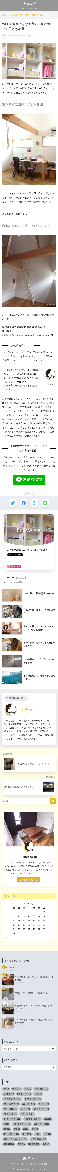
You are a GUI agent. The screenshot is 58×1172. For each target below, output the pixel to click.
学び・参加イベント (22, 1124)
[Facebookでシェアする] (23, 503)
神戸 (47, 1134)
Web (27, 1089)
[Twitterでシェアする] (13, 503)
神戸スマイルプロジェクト (15, 1139)
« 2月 (6, 938)
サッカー (25, 1109)
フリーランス (27, 1114)
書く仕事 (27, 1134)
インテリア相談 (11, 1104)
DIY (6, 1089)
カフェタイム (28, 1104)
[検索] (53, 801)
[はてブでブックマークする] (34, 503)
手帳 (17, 1129)
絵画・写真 (8, 1144)
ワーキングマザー (11, 1119)
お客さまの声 (24, 1094)
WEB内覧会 (17, 582)
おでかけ (8, 1094)
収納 (6, 1124)
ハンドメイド (10, 1114)
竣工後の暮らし (38, 1139)
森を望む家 (21, 577)
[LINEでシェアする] (45, 503)
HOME (30, 1158)
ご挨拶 (38, 1094)
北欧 (47, 1119)
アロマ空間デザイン (12, 1099)
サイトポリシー (18, 1164)
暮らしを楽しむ (11, 1134)
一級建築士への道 (32, 1119)
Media (16, 1089)
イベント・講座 (33, 1099)
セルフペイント (41, 1109)
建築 (6, 1129)
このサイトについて (28, 880)
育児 (21, 1144)
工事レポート (41, 1124)
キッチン (43, 1104)
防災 (46, 1144)
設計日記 (34, 1144)
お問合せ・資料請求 (37, 1164)
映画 (35, 1129)
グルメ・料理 (10, 1109)
